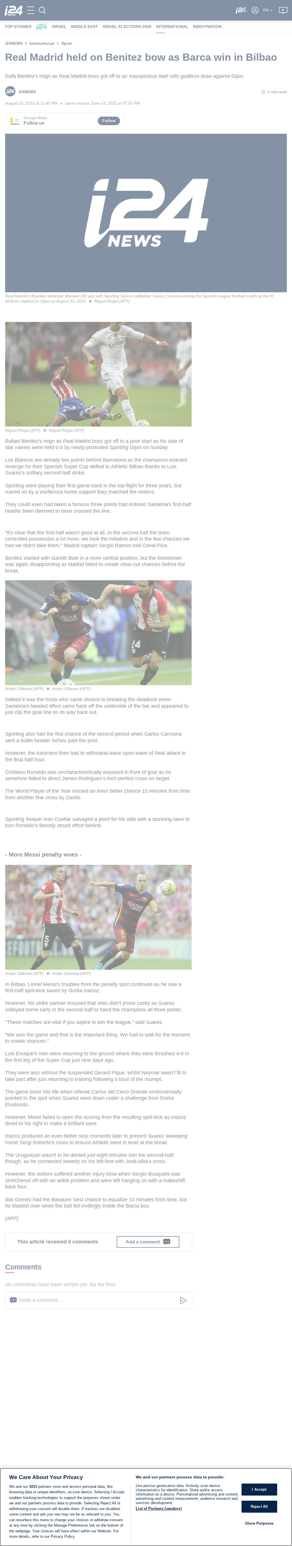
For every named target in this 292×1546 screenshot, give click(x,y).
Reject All (259, 1506)
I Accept (259, 1490)
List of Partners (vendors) (158, 1508)
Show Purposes (259, 1523)
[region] (146, 1507)
